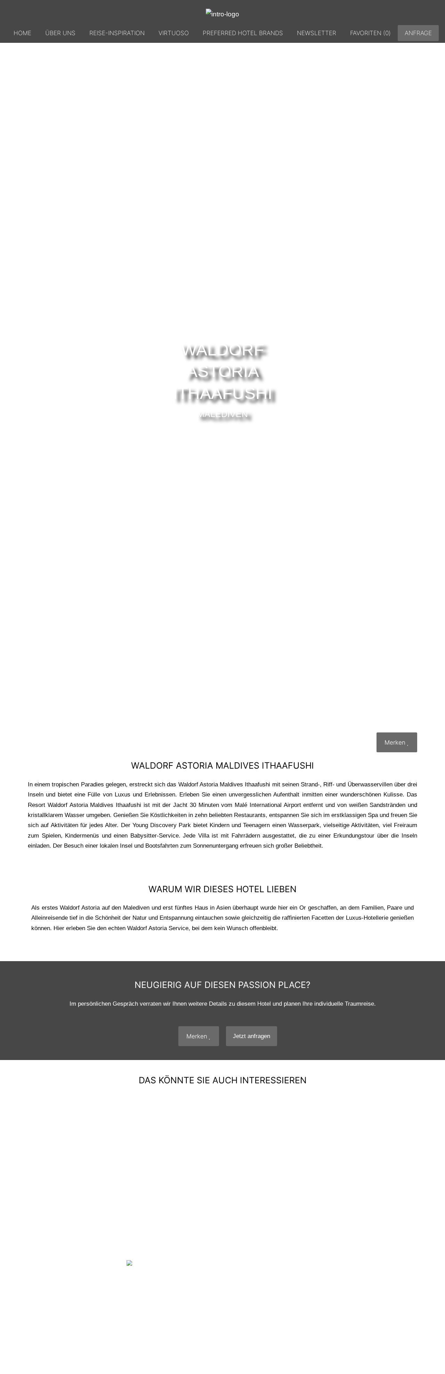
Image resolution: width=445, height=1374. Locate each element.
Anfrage (418, 33)
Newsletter (316, 33)
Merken (396, 742)
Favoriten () (370, 33)
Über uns (60, 33)
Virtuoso (174, 33)
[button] (37, 1164)
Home (22, 33)
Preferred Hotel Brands (243, 33)
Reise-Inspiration (117, 33)
